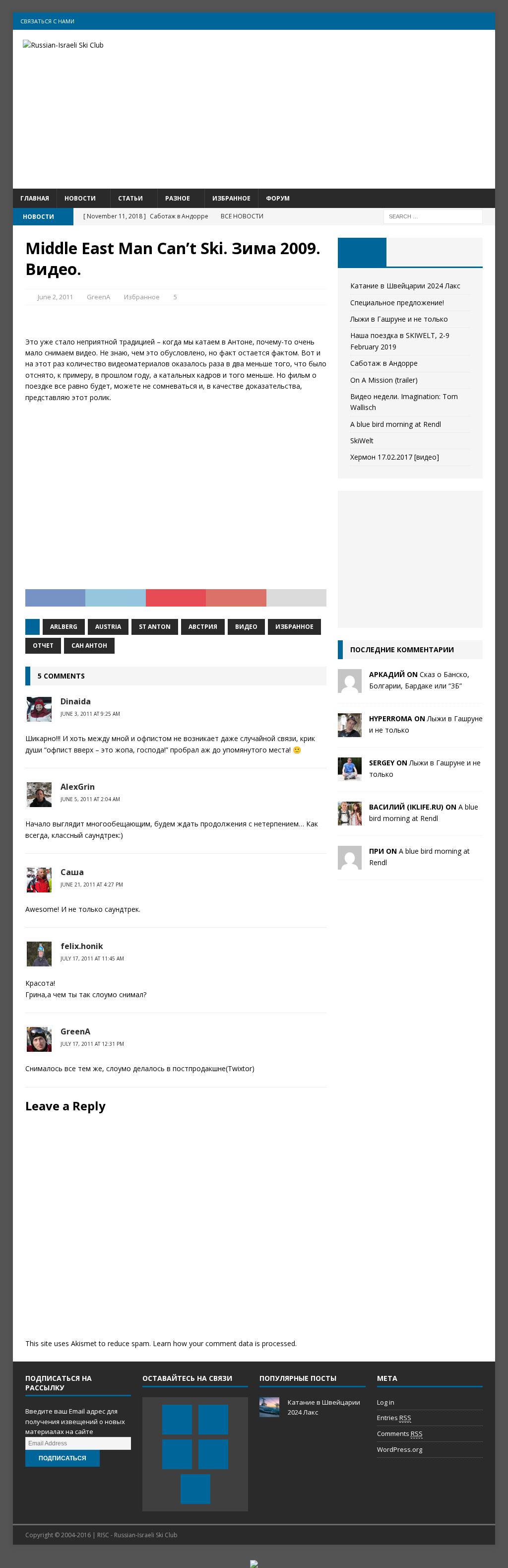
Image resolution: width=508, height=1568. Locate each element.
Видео (246, 626)
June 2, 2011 (55, 296)
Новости (80, 198)
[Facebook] (409, 21)
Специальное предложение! (397, 302)
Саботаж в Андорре (384, 363)
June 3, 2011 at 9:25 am (90, 713)
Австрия (203, 626)
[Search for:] (433, 215)
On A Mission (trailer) (384, 380)
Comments (400, 1433)
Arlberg (63, 626)
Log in (385, 1402)
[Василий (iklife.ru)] (350, 819)
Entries (394, 1417)
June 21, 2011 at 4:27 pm (92, 884)
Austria (108, 626)
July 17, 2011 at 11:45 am (92, 958)
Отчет (43, 645)
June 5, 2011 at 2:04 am (90, 799)
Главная (34, 198)
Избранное (231, 198)
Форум (278, 198)
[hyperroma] (350, 731)
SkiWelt (362, 440)
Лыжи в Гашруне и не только (399, 319)
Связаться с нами (47, 21)
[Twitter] (428, 21)
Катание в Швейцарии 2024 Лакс (405, 285)
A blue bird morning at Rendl (395, 424)
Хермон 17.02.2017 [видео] (394, 457)
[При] (350, 864)
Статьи (130, 198)
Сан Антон (89, 645)
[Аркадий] (350, 687)
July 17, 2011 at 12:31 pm (92, 1043)
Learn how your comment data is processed (224, 1343)
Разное (177, 198)
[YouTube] (447, 21)
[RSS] (486, 21)
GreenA (98, 296)
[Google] (467, 21)
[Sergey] (350, 775)
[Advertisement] (331, 109)
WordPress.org (399, 1449)
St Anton (155, 626)
